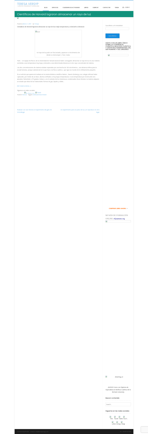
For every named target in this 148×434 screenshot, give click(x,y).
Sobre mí (95, 7)
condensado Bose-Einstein (39, 95)
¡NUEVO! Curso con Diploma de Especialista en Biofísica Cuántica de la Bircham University (118, 389)
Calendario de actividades (71, 7)
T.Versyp (36, 24)
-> (118, 208)
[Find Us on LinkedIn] (118, 431)
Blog (45, 7)
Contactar (106, 7)
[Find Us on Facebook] (110, 431)
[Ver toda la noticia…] (24, 86)
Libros (86, 7)
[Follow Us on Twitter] (112, 431)
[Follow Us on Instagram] (115, 431)
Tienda (117, 7)
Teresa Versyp (27, 3)
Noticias (24, 95)
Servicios (55, 7)
